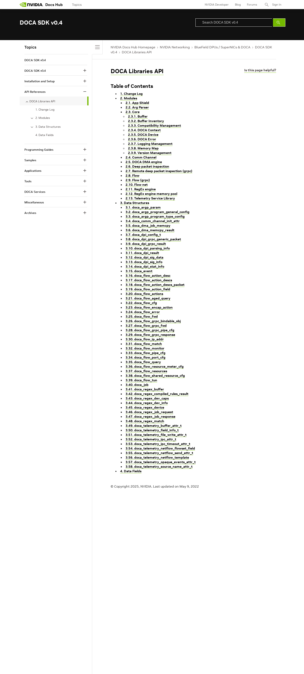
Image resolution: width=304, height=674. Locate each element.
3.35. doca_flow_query (143, 362)
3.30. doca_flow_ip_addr (145, 339)
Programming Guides (38, 150)
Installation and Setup (39, 81)
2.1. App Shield (137, 103)
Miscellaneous (34, 202)
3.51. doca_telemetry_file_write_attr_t (156, 435)
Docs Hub (54, 4)
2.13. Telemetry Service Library (150, 198)
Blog (238, 4)
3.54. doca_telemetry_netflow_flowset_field (160, 448)
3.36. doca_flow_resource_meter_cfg (155, 366)
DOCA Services (34, 192)
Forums (252, 4)
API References (34, 92)
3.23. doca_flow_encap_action (149, 307)
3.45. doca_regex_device (145, 407)
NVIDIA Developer (217, 4)
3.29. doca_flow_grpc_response (150, 335)
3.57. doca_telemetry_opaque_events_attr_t (161, 462)
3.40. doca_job (137, 385)
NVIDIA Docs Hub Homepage (133, 47)
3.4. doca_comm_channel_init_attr (153, 221)
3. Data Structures (134, 203)
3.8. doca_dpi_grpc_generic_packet (153, 239)
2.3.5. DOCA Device (143, 134)
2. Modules (128, 98)
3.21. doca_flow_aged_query (148, 298)
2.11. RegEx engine (141, 189)
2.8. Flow (132, 175)
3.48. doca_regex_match (145, 421)
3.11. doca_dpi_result (142, 253)
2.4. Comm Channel (141, 157)
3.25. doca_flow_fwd (142, 316)
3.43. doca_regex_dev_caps (147, 398)
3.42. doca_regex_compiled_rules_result (157, 394)
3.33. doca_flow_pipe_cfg (145, 353)
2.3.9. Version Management (149, 153)
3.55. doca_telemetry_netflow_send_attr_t (159, 453)
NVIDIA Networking (175, 47)
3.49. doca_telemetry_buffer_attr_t (154, 425)
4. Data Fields (130, 471)
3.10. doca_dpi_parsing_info (148, 248)
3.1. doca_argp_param (143, 207)
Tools (27, 181)
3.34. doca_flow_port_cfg (145, 357)
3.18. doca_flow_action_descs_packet (155, 285)
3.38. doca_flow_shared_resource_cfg (155, 375)
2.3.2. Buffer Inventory (146, 121)
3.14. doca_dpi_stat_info (145, 266)
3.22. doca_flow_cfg (141, 303)
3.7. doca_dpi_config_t (143, 235)
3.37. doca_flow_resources (146, 371)
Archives (30, 213)
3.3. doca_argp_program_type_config (155, 216)
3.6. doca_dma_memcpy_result (150, 230)
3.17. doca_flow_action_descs (149, 280)
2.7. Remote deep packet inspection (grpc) (159, 171)
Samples (30, 160)
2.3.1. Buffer (138, 116)
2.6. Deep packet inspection (147, 166)
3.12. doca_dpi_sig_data (144, 257)
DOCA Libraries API (137, 52)
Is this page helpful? (260, 70)
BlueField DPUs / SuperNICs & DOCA (222, 47)
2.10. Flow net (137, 185)
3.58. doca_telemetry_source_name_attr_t (159, 466)
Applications (32, 171)
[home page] (31, 4)
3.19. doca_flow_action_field (148, 289)
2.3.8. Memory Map (143, 148)
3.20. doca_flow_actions (144, 294)
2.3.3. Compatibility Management (154, 125)
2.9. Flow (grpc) (138, 180)
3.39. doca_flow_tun (141, 380)
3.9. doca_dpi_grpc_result (146, 244)
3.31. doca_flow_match (144, 344)
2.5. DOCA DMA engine (144, 162)
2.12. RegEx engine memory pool (151, 194)
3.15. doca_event (139, 271)
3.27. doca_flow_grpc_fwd (146, 325)
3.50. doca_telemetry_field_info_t (152, 430)
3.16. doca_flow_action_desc (148, 275)
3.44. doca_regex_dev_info (147, 403)
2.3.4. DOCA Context (144, 130)
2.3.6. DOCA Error (142, 139)
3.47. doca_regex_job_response (150, 416)
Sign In (276, 4)
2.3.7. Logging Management (150, 144)
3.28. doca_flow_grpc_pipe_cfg (150, 330)
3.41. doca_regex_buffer (145, 389)
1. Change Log (131, 94)
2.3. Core (133, 112)
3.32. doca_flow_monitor (145, 348)
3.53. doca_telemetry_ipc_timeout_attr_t (158, 444)
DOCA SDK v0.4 (35, 60)
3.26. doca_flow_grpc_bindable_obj (153, 321)
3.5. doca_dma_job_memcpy (148, 225)
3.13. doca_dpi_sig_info (144, 262)
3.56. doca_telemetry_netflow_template (157, 457)
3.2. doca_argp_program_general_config (157, 212)
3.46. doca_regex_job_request (149, 412)
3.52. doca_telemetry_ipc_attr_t (151, 439)
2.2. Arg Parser (137, 107)
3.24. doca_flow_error (143, 312)
